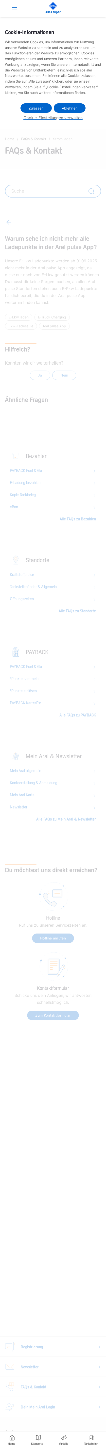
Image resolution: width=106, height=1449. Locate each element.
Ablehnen (70, 108)
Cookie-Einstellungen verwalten (53, 117)
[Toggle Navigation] (14, 8)
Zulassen (36, 108)
